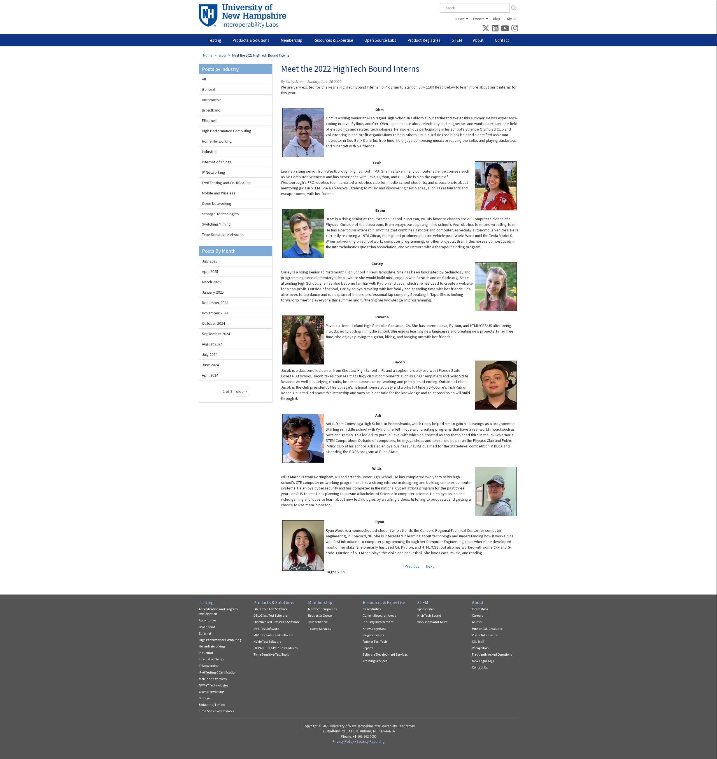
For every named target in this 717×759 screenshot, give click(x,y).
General (208, 89)
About (478, 40)
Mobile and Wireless (219, 193)
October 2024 (213, 323)
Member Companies (322, 609)
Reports (368, 648)
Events (479, 18)
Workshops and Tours (432, 622)
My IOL (512, 18)
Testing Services (319, 628)
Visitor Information (485, 635)
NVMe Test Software (267, 641)
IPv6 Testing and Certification (226, 182)
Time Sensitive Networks (223, 234)
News (460, 18)
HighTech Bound (429, 615)
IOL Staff (478, 641)
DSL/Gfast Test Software (270, 615)
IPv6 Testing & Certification (217, 672)
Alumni (477, 622)
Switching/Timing (216, 224)
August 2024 (212, 344)
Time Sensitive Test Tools (271, 654)
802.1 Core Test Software (270, 609)
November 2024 (215, 312)
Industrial (209, 151)
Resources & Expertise (333, 40)
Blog (496, 18)
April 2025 (210, 271)
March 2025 (211, 281)
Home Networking (217, 141)
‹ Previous (411, 566)
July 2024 (209, 354)
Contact (502, 40)
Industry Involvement (378, 622)
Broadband (211, 110)
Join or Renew (318, 622)
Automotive (212, 99)
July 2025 (209, 261)
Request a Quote (320, 615)
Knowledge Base (374, 628)
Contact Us (480, 667)
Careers (477, 615)
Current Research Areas (379, 615)
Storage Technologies (220, 213)
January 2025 (213, 292)
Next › (431, 566)
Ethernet (209, 120)
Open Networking (216, 203)
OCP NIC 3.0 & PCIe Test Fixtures (275, 648)
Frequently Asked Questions (492, 654)
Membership (291, 40)
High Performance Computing (226, 130)
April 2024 (210, 375)
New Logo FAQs (483, 661)
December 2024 (215, 302)
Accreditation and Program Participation (218, 611)
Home (207, 55)
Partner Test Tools (375, 641)
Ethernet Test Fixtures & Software (276, 622)
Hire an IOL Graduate (487, 628)
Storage (204, 698)
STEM (457, 40)
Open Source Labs (380, 40)
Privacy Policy (343, 741)
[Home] (244, 16)
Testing (214, 40)
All (204, 79)
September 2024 (216, 333)
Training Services (375, 661)
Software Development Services (385, 654)
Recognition (480, 648)
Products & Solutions (250, 40)
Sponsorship (425, 609)
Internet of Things (217, 161)
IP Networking (213, 172)
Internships (480, 609)
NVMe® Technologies (213, 685)
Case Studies (372, 609)
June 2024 (210, 364)
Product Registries (424, 40)
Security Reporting (371, 741)
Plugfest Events (373, 635)
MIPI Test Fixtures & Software (273, 635)
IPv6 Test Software (266, 628)
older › (241, 391)
